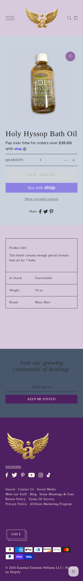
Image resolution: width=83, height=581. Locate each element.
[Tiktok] (50, 477)
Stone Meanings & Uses (56, 494)
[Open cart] (75, 17)
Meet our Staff (16, 494)
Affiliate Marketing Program (51, 504)
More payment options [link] (41, 199)
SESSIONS (13, 467)
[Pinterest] (24, 477)
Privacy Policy (16, 504)
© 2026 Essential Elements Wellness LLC (34, 567)
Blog (33, 494)
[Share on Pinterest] (51, 211)
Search (10, 489)
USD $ (16, 534)
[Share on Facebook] (40, 211)
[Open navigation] (11, 17)
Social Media (46, 489)
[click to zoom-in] (70, 56)
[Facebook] (8, 477)
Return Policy (16, 499)
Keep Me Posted (41, 399)
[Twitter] (16, 477)
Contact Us (26, 489)
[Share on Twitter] (45, 211)
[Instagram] (42, 477)
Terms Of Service (41, 499)
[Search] (69, 18)
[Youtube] (32, 477)
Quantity (14, 160)
